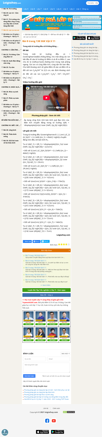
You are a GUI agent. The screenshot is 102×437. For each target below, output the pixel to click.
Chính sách (56, 408)
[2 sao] (61, 244)
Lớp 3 (65, 9)
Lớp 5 (52, 9)
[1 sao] (59, 244)
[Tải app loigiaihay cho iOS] (93, 38)
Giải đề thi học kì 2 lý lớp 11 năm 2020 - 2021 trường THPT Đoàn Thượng (46, 399)
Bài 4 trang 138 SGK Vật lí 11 (35, 275)
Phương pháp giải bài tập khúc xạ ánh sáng (38, 395)
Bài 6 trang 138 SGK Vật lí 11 (35, 261)
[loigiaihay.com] (12, 4)
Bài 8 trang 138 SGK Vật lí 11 (38, 41)
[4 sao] (66, 244)
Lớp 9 (26, 9)
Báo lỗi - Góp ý (46, 295)
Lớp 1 (78, 9)
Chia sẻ (37, 241)
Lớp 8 (32, 9)
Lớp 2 (72, 9)
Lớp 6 (45, 9)
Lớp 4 (59, 9)
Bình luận (28, 241)
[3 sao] (64, 244)
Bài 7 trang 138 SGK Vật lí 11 (35, 255)
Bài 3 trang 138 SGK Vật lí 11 (35, 280)
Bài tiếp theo (46, 250)
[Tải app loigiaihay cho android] (79, 38)
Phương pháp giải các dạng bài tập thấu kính (39, 392)
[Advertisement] (87, 74)
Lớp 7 (39, 9)
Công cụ (85, 9)
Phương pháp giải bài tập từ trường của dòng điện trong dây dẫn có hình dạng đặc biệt (46, 397)
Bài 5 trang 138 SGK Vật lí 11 (35, 268)
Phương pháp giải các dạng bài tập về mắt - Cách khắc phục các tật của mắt (46, 390)
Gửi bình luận (29, 376)
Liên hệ (45, 408)
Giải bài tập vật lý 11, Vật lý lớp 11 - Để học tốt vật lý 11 (45, 34)
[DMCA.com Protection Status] (69, 413)
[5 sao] (69, 244)
